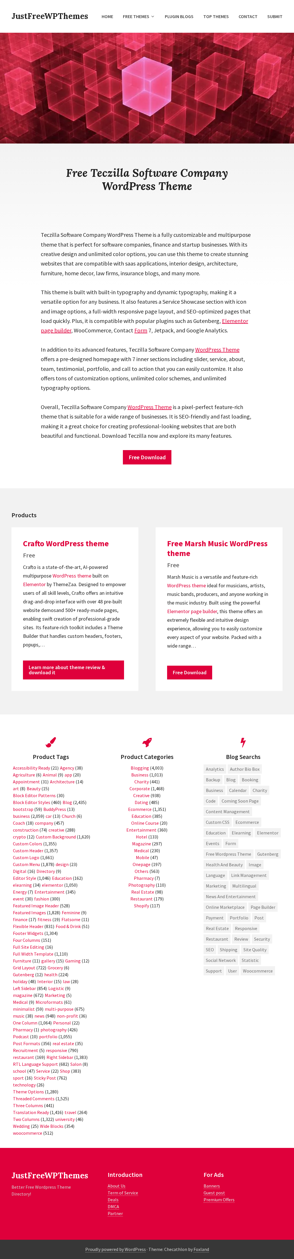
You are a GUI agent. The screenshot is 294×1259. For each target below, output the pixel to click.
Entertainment (49, 892)
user (232, 971)
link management (249, 875)
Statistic (250, 960)
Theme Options (28, 1092)
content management (228, 811)
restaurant (23, 1057)
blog (231, 779)
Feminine (71, 912)
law (66, 981)
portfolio (48, 1036)
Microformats (49, 1002)
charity (260, 790)
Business (139, 775)
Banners (212, 1186)
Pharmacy (23, 1030)
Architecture (62, 782)
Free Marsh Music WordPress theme (217, 548)
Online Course (145, 823)
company (44, 823)
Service (43, 1071)
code (211, 801)
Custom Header (28, 850)
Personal (62, 1023)
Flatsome (70, 919)
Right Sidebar (60, 1057)
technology (24, 1085)
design (62, 864)
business (21, 816)
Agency (67, 768)
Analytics (215, 769)
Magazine (141, 844)
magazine (22, 995)
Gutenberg (23, 974)
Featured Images (29, 912)
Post (259, 918)
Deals (113, 1199)
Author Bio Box (245, 769)
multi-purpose (59, 1009)
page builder (56, 330)
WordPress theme (72, 575)
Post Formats (26, 1043)
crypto (19, 837)
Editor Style (24, 878)
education (216, 833)
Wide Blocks (51, 1126)
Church (69, 816)
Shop (65, 1071)
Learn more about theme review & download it (67, 670)
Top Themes (216, 16)
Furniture (22, 961)
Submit (275, 16)
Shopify (141, 906)
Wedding (21, 1126)
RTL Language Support (35, 1064)
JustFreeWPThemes (49, 16)
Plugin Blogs (179, 16)
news (39, 1016)
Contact (248, 16)
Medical (20, 1002)
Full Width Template (33, 954)
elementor (52, 885)
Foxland (201, 1249)
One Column (25, 1023)
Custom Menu (26, 864)
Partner (115, 1213)
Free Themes (136, 16)
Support (214, 971)
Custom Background (56, 837)
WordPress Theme (217, 349)
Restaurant (141, 899)
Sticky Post (45, 1078)
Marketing (55, 995)
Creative (141, 795)
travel (70, 1112)
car (49, 816)
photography (53, 1030)
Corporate (139, 788)
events (212, 843)
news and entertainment (231, 896)
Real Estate (142, 892)
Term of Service (123, 1193)
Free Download (147, 457)
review (241, 939)
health (50, 974)
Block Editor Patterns (34, 795)
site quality (254, 949)
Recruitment (25, 1050)
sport (18, 1078)
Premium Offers (219, 1199)
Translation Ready (31, 1112)
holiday (20, 981)
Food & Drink (68, 926)
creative (56, 830)
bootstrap (23, 809)
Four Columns (26, 940)
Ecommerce (140, 809)
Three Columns (28, 1105)
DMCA (113, 1206)
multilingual (244, 886)
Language (215, 875)
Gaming (73, 961)
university (65, 1119)
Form (140, 330)
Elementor (235, 320)
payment (215, 918)
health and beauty (224, 864)
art (16, 788)
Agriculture (24, 775)
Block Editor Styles (31, 802)
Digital (19, 871)
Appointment (26, 782)
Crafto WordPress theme (66, 543)
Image (255, 864)
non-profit (67, 1016)
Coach (19, 823)
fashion (41, 899)
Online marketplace (225, 907)
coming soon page (240, 801)
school (19, 1071)
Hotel (141, 837)
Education (62, 878)
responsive (56, 1050)
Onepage (141, 864)
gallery (48, 961)
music (18, 1016)
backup (213, 779)
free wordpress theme (228, 854)
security (262, 939)
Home (107, 16)
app (68, 775)
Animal (50, 775)
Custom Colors (27, 844)
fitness (44, 919)
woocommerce (27, 1133)
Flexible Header (28, 926)
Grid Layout (24, 968)
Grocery (55, 968)
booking (250, 779)
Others (141, 871)
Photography (141, 885)
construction (25, 830)
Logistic (56, 988)
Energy (20, 892)
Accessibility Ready (31, 768)
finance (20, 919)
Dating (141, 802)
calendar (238, 790)
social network (221, 960)
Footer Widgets (28, 933)
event (18, 899)
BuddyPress (54, 809)
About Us (116, 1186)
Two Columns (26, 1119)
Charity (141, 782)
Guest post (214, 1193)
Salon (76, 1064)
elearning (22, 885)
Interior (45, 981)
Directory (45, 871)
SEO (210, 949)
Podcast (21, 1036)
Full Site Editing (28, 947)
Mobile (142, 857)
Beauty (33, 788)
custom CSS (217, 822)
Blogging (140, 768)
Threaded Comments (34, 1098)
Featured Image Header (36, 906)
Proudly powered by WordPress (115, 1249)
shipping (228, 949)
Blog (67, 802)
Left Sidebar (24, 988)
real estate (63, 1043)
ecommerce (247, 822)
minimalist (24, 1009)
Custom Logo (26, 857)
